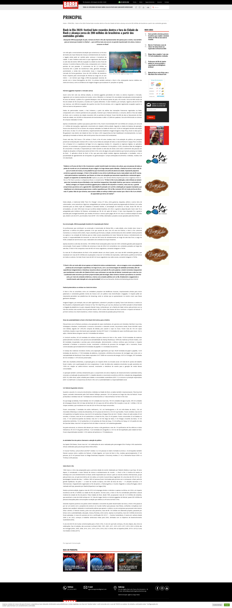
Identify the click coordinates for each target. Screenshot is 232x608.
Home (134, 2)
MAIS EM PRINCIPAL (70, 550)
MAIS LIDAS (118, 7)
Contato (167, 2)
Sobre (140, 2)
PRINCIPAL (71, 23)
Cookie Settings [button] (217, 605)
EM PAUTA (111, 7)
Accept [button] (227, 605)
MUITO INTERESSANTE (127, 7)
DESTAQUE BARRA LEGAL (102, 7)
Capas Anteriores (149, 2)
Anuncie (159, 2)
